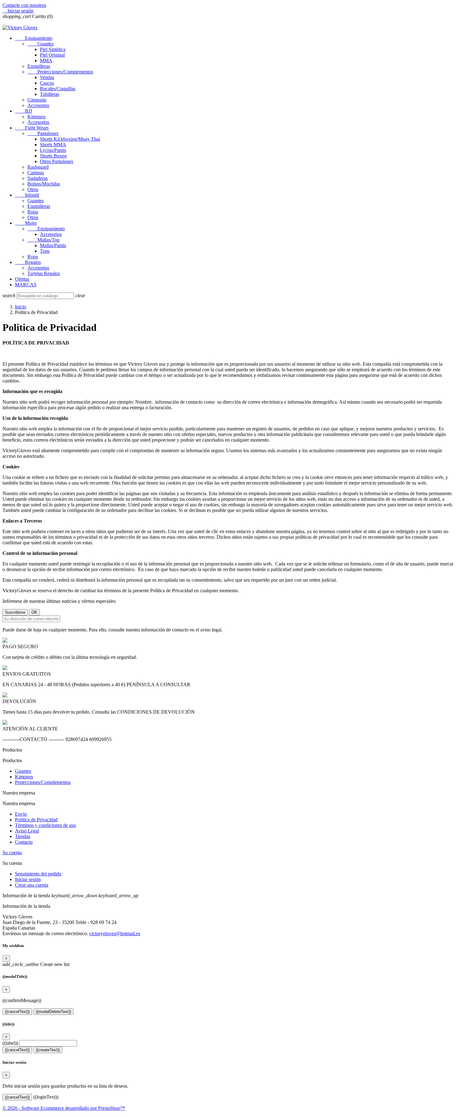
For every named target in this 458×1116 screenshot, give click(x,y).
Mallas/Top (43, 239)
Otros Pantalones (56, 161)
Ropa (32, 211)
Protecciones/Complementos (60, 71)
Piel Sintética (52, 49)
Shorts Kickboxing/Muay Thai (70, 139)
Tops (45, 251)
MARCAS (25, 284)
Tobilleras (49, 94)
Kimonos (36, 116)
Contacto (24, 842)
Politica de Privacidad (36, 819)
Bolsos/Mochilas (43, 183)
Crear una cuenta (31, 885)
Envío (21, 814)
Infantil (27, 195)
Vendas (47, 77)
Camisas (35, 172)
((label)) (10, 1043)
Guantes (40, 43)
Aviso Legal (27, 830)
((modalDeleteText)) (53, 1011)
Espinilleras (38, 66)
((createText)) (48, 1050)
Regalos (28, 262)
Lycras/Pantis (53, 150)
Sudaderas (37, 178)
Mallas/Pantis (53, 245)
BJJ (23, 111)
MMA (46, 60)
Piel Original (52, 55)
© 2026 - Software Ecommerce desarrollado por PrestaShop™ (63, 1108)
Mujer (26, 223)
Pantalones (43, 133)
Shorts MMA (53, 144)
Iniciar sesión (28, 879)
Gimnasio (36, 99)
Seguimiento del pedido (38, 873)
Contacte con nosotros (24, 5)
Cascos (47, 83)
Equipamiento (33, 38)
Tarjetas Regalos (43, 273)
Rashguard (38, 167)
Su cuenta (12, 852)
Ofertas (22, 279)
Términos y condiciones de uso (45, 825)
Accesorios (38, 105)
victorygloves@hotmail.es (114, 933)
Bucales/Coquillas (57, 88)
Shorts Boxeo (53, 155)
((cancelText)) (17, 1011)
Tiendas (22, 836)
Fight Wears (32, 127)
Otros (32, 189)
